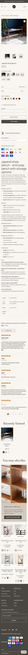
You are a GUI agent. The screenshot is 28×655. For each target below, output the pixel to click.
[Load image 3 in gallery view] (14, 56)
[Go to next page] (22, 414)
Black (19, 98)
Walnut (5, 98)
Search (2, 649)
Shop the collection (13, 517)
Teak (16, 98)
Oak (8, 98)
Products (7, 15)
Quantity (3, 108)
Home (2, 15)
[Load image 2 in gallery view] (7, 56)
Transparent (2, 98)
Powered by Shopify (5, 653)
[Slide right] (25, 56)
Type (2, 86)
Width (2, 91)
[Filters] (2, 330)
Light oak (11, 98)
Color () (5, 96)
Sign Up (14, 620)
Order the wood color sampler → (13, 133)
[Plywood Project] (14, 7)
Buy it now (14, 121)
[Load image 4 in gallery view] (21, 56)
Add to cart (7, 536)
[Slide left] (2, 56)
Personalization (5, 138)
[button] (2, 6)
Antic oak (14, 98)
